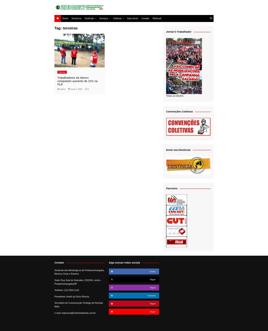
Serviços (103, 18)
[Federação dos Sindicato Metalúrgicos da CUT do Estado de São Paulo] (176, 200)
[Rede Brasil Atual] (176, 242)
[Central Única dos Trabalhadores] (176, 221)
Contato (145, 18)
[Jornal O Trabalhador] (184, 66)
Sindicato (89, 18)
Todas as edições (174, 96)
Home (65, 18)
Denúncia (76, 18)
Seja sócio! (132, 18)
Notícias (117, 18)
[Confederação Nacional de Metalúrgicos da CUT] (176, 210)
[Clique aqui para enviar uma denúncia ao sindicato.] (188, 165)
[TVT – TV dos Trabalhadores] (176, 231)
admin (62, 89)
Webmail (157, 18)
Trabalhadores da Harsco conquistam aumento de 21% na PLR (77, 81)
